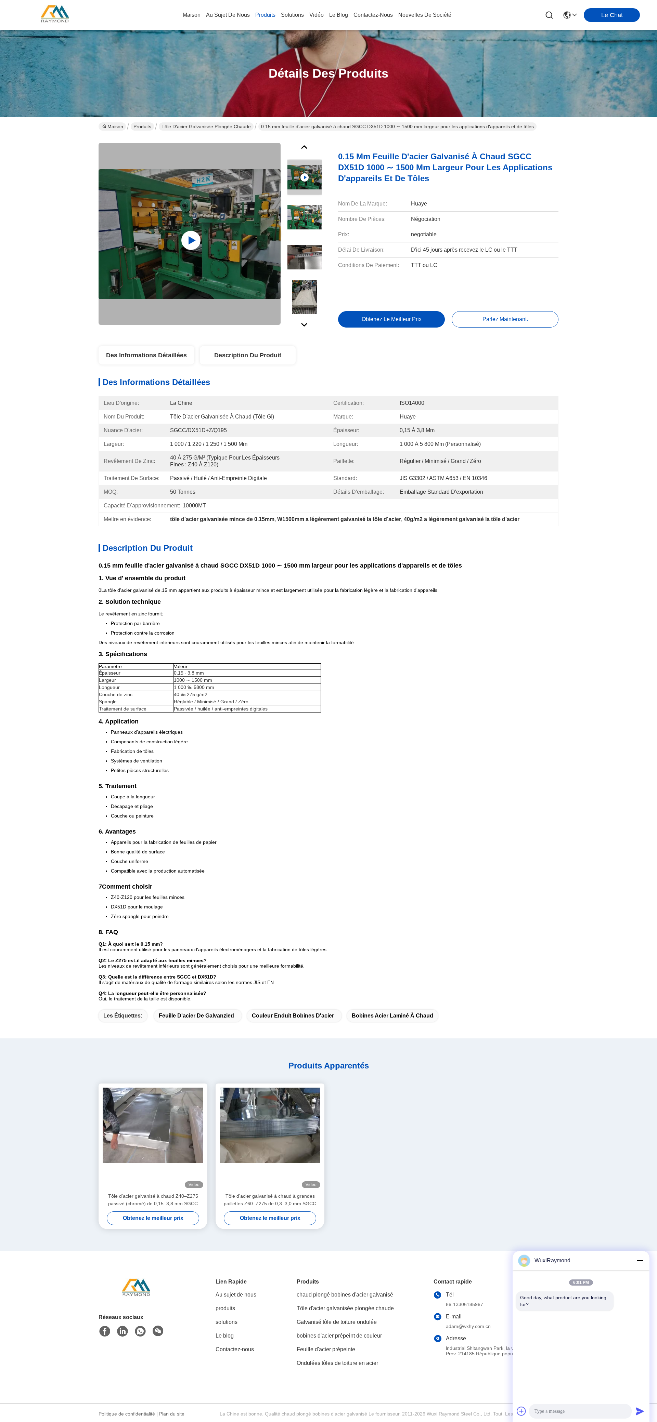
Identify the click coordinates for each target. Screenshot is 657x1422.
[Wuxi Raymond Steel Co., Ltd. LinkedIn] (122, 1331)
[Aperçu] (136, 1297)
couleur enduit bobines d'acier (293, 1016)
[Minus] (640, 1261)
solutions (292, 15)
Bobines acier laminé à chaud (392, 1016)
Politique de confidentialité (127, 1414)
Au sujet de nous (236, 1295)
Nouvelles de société (424, 15)
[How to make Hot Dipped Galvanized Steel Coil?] (190, 234)
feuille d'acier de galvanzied (196, 1016)
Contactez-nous (235, 1349)
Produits (142, 126)
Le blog (225, 1336)
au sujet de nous (228, 15)
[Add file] (521, 1411)
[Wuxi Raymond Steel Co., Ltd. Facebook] (105, 1331)
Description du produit (247, 355)
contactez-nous (373, 15)
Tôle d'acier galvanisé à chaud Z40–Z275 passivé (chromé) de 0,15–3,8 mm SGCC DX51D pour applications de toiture (153, 1200)
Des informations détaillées (146, 355)
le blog (338, 15)
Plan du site (171, 1414)
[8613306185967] (140, 1331)
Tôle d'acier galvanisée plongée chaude (206, 126)
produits (265, 15)
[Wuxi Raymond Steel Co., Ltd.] (54, 15)
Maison (192, 15)
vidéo (316, 15)
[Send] (639, 1411)
